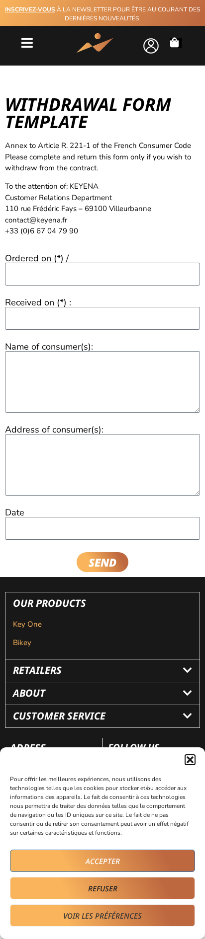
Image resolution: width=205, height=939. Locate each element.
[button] (190, 760)
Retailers (37, 670)
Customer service (59, 715)
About (29, 693)
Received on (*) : (38, 302)
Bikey (22, 643)
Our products (49, 603)
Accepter (103, 861)
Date (14, 512)
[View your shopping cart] (176, 43)
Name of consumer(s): (49, 346)
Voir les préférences (102, 916)
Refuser (102, 888)
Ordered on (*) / (37, 258)
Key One (27, 624)
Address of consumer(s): (54, 429)
